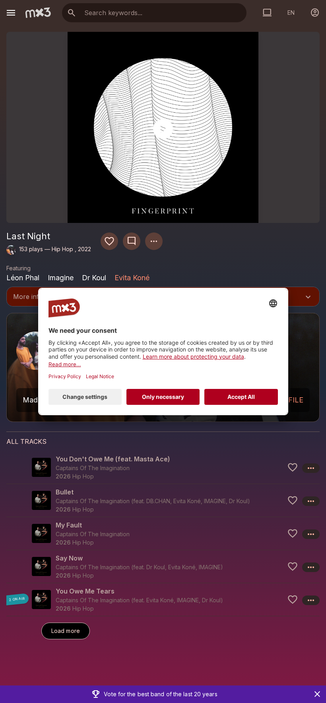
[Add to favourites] (109, 241)
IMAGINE (215, 501)
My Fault (69, 525)
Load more (65, 630)
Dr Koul (238, 501)
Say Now (69, 558)
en (291, 12)
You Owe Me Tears (85, 591)
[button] (163, 467)
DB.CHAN (158, 501)
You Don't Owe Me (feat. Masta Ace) (113, 459)
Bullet (65, 492)
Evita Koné (131, 277)
